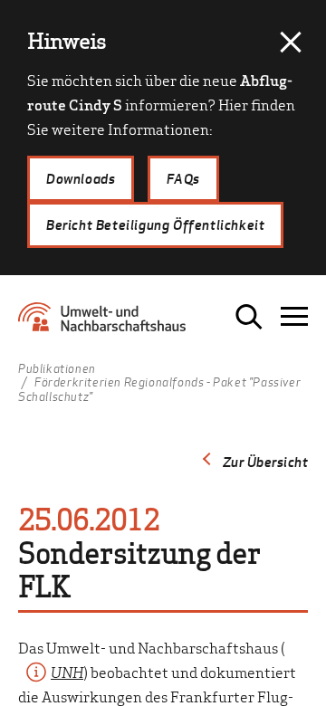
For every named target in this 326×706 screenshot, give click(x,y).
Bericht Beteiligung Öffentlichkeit (155, 224)
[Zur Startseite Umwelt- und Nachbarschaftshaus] (106, 323)
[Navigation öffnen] (294, 316)
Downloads (80, 178)
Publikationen (57, 369)
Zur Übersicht (266, 462)
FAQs (183, 178)
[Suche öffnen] (249, 317)
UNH (67, 672)
